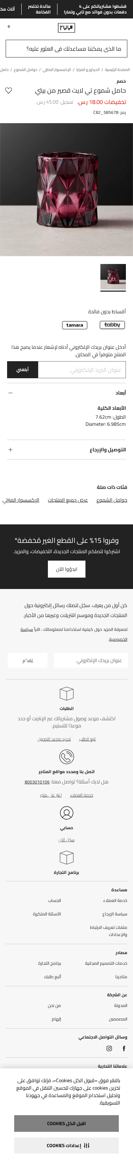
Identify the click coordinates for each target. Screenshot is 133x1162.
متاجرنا (121, 976)
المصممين (118, 1019)
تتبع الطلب (87, 739)
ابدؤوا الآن (66, 569)
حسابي (66, 828)
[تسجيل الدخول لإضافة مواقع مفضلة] (8, 90)
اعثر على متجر (51, 795)
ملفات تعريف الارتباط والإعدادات (108, 931)
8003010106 (37, 782)
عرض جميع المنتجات (68, 499)
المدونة (120, 1005)
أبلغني (22, 369)
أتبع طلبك (52, 976)
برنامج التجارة (66, 872)
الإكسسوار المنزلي (20, 499)
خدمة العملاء (81, 795)
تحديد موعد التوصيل (54, 739)
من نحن (54, 1005)
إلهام (56, 1019)
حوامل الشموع (111, 499)
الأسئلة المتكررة (47, 914)
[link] (113, 27)
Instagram (109, 1048)
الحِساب (54, 900)
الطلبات (67, 708)
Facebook (124, 1048)
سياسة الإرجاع (114, 914)
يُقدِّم (28, 660)
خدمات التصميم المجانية (106, 963)
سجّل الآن (66, 840)
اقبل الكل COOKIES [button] (66, 1123)
